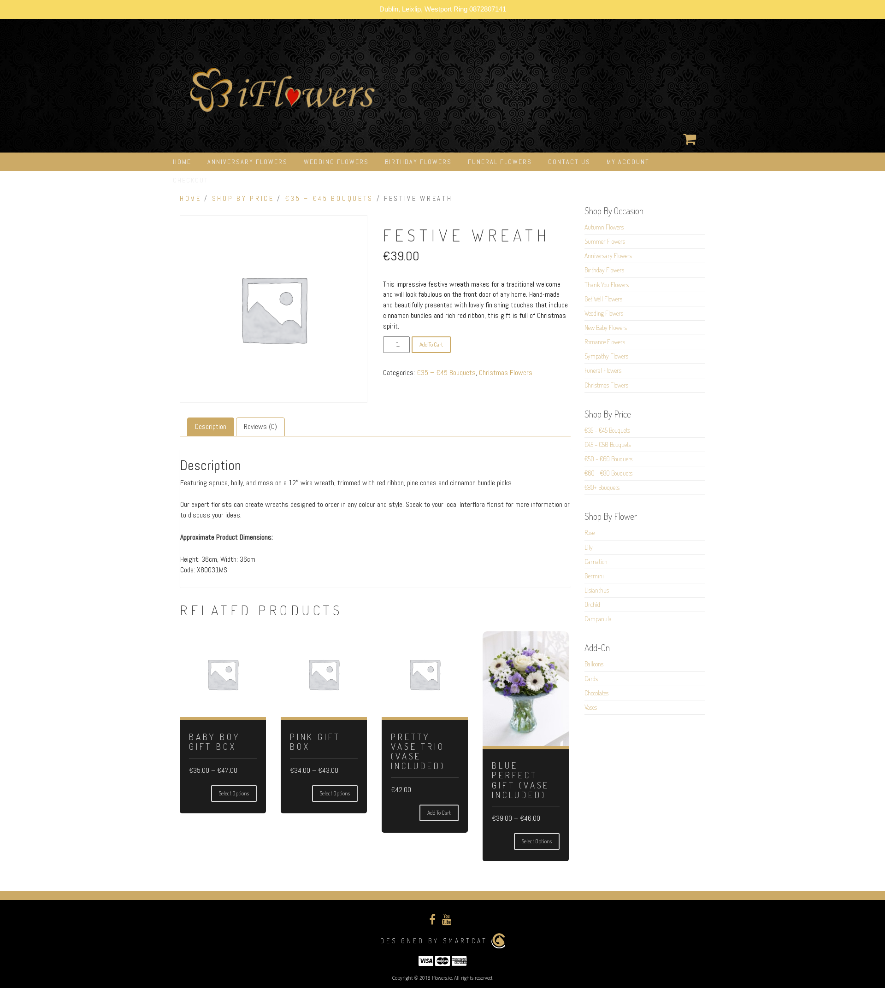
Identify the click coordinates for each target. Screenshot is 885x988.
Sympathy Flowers (606, 356)
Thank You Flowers (606, 284)
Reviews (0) (260, 426)
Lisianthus (596, 590)
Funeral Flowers (500, 162)
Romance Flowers (604, 342)
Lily (588, 547)
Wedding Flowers (336, 162)
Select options (234, 793)
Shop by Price (243, 198)
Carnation (596, 561)
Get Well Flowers (603, 299)
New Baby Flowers (605, 327)
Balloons (593, 664)
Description (210, 426)
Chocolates (596, 693)
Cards (591, 678)
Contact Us (569, 162)
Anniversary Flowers (247, 162)
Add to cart (431, 344)
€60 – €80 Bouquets (608, 473)
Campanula (598, 619)
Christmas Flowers (505, 372)
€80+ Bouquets (602, 487)
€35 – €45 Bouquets (329, 198)
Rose (589, 532)
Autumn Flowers (604, 227)
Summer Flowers (604, 241)
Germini (594, 576)
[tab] (210, 427)
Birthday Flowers (418, 162)
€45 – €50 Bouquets (607, 444)
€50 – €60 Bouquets (608, 459)
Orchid (592, 604)
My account (628, 162)
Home (182, 162)
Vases (590, 707)
